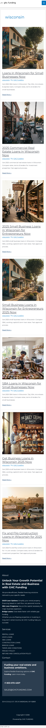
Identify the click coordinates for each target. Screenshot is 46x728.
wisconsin (6, 80)
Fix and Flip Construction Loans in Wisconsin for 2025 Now (22, 536)
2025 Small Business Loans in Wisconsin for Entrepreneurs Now (21, 230)
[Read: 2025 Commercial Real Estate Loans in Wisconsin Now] (23, 123)
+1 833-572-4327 (12, 683)
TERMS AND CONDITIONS (12, 648)
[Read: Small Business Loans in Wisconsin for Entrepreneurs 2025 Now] (23, 280)
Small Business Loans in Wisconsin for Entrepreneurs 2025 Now (22, 308)
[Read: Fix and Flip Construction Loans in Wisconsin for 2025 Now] (23, 508)
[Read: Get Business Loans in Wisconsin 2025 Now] (23, 433)
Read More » (6, 94)
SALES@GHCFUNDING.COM (18, 690)
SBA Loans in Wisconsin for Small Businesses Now (21, 385)
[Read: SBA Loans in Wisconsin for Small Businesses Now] (23, 358)
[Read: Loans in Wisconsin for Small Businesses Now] (23, 48)
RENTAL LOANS (8, 634)
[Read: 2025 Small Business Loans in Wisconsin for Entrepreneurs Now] (23, 201)
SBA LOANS (6, 640)
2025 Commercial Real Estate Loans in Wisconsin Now (20, 151)
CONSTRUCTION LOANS (11, 642)
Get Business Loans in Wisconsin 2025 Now (17, 460)
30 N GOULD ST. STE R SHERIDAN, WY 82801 (19, 701)
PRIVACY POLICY (8, 651)
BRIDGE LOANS (8, 645)
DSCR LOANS (7, 637)
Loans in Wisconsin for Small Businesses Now (22, 75)
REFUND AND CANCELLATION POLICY (16, 653)
